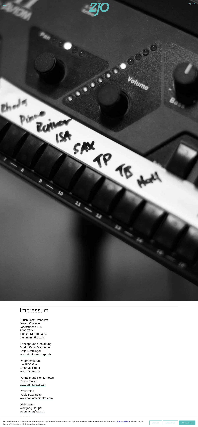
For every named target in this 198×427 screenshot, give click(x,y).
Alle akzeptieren (187, 423)
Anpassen (155, 423)
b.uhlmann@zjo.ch (32, 337)
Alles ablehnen (170, 423)
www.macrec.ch (30, 371)
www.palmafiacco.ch (33, 384)
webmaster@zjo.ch (32, 411)
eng (189, 4)
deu (193, 4)
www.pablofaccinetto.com (36, 398)
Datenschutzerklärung (123, 421)
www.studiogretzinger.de (35, 354)
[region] (99, 422)
